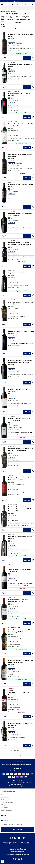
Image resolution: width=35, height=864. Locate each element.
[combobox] (16, 8)
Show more (17, 755)
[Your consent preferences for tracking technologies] (2, 861)
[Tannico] (17, 4)
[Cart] (33, 4)
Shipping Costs (5, 797)
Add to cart (27, 57)
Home (2, 11)
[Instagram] (16, 859)
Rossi (7, 11)
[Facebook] (14, 859)
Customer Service (8, 791)
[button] (31, 8)
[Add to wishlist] (33, 58)
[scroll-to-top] (33, 856)
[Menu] (2, 4)
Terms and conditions (7, 802)
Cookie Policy (5, 807)
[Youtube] (19, 859)
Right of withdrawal (6, 810)
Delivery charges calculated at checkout (17, 1)
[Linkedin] (21, 859)
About (3, 815)
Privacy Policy (5, 805)
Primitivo (13, 11)
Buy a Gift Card (17, 829)
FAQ (2, 794)
